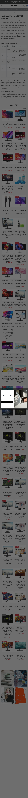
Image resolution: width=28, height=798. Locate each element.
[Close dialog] (26, 390)
